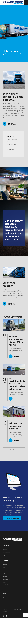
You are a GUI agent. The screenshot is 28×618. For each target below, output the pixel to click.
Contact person (6, 579)
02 (13, 449)
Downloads (5, 585)
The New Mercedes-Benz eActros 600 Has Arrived (16, 340)
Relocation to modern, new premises (15, 426)
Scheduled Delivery (7, 552)
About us (5, 564)
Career (4, 582)
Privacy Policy (6, 600)
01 (11, 449)
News (10, 334)
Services (5, 549)
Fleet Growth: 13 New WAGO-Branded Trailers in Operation (17, 384)
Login (4, 555)
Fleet (4, 567)
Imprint (4, 597)
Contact (5, 576)
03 (16, 449)
